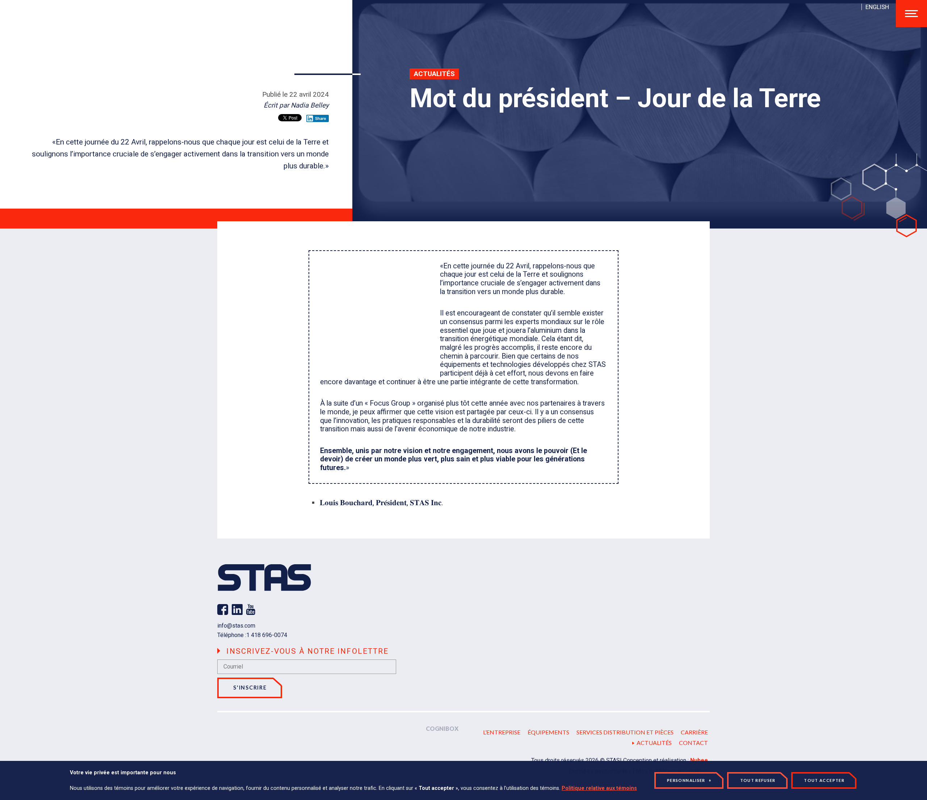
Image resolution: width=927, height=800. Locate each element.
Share (320, 118)
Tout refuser (758, 780)
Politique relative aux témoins (599, 788)
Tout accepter (824, 780)
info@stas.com (236, 625)
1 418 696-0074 (266, 635)
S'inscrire (250, 687)
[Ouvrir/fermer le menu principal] (911, 13)
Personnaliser (689, 780)
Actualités (434, 74)
